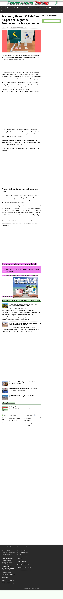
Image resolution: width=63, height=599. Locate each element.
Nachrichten (10, 7)
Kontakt (12, 11)
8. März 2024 (6, 27)
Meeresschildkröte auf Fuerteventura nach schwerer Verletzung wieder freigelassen (25, 323)
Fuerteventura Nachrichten (17, 27)
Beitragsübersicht (8, 403)
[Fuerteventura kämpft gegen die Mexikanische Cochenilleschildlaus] (5, 385)
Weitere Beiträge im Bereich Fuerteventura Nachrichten (20, 300)
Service (57, 7)
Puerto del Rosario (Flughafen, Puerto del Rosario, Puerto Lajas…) (23, 563)
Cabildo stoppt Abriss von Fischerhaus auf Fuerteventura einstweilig (21, 396)
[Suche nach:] (51, 21)
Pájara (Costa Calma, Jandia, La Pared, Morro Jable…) (23, 552)
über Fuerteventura (31, 7)
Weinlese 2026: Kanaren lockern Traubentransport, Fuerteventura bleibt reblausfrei (24, 304)
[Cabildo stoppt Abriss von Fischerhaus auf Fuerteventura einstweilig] (5, 398)
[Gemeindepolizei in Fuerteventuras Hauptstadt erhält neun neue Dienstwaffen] (5, 392)
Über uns (3, 11)
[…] (28, 319)
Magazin (19, 7)
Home (2, 7)
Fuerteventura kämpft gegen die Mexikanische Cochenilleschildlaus (23, 382)
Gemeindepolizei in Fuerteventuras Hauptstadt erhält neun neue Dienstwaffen (23, 389)
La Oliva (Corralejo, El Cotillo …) (24, 568)
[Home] (5, 410)
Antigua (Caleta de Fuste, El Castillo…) (23, 557)
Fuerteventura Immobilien (45, 7)
